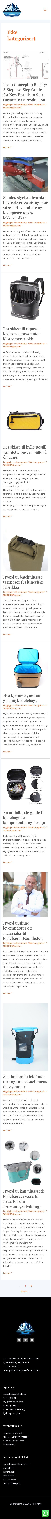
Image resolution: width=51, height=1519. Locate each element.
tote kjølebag (9, 1397)
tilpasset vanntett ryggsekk (16, 1436)
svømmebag (9, 1444)
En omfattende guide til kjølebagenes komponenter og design (24, 817)
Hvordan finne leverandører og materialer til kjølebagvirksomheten (23, 930)
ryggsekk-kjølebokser (13, 1401)
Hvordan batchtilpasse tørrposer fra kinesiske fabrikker (23, 582)
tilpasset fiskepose (12, 1483)
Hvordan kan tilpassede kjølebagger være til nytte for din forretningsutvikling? (24, 1198)
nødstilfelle (8, 1467)
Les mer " (7, 147)
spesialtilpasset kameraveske (17, 1464)
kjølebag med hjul (11, 1413)
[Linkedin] (32, 1340)
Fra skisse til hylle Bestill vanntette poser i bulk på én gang (25, 452)
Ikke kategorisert (37, 104)
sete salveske (9, 1479)
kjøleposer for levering (14, 1409)
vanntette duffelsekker (14, 1440)
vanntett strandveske (13, 1432)
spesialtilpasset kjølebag (14, 1393)
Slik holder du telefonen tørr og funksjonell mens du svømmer (25, 1081)
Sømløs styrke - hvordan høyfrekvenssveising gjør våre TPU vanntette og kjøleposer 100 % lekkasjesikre (25, 207)
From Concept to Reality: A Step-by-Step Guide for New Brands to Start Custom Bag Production (25, 92)
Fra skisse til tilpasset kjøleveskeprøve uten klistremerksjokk (22, 333)
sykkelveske (8, 1475)
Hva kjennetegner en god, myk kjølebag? (21, 698)
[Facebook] (19, 1340)
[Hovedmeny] (45, 10)
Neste (25, 1291)
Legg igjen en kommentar (15, 104)
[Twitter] (25, 1340)
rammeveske (9, 1471)
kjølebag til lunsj (11, 1405)
